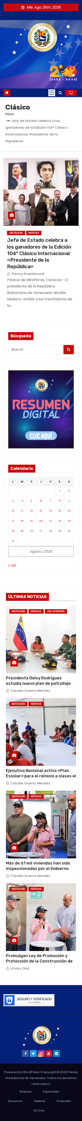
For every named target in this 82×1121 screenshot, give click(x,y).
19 (31, 521)
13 (41, 511)
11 (22, 511)
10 (13, 511)
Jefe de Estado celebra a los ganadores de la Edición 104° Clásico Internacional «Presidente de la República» (39, 253)
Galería (39, 1101)
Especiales (51, 1091)
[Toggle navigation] (51, 93)
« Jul (12, 565)
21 (50, 521)
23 (69, 521)
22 (59, 521)
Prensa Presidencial (27, 274)
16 (69, 511)
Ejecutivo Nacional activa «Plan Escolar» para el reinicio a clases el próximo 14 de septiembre (41, 776)
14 (50, 511)
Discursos (15, 1101)
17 (13, 521)
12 (31, 511)
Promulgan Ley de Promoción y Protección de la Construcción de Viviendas (39, 961)
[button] (60, 93)
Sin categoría (56, 611)
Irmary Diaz (20, 968)
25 (22, 531)
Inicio (9, 114)
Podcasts (64, 1101)
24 (13, 531)
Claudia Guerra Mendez (30, 690)
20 (41, 521)
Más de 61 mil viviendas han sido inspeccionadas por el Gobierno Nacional (38, 868)
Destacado (16, 233)
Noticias (33, 233)
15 (59, 511)
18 (22, 521)
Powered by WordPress (22, 1072)
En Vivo (39, 1110)
